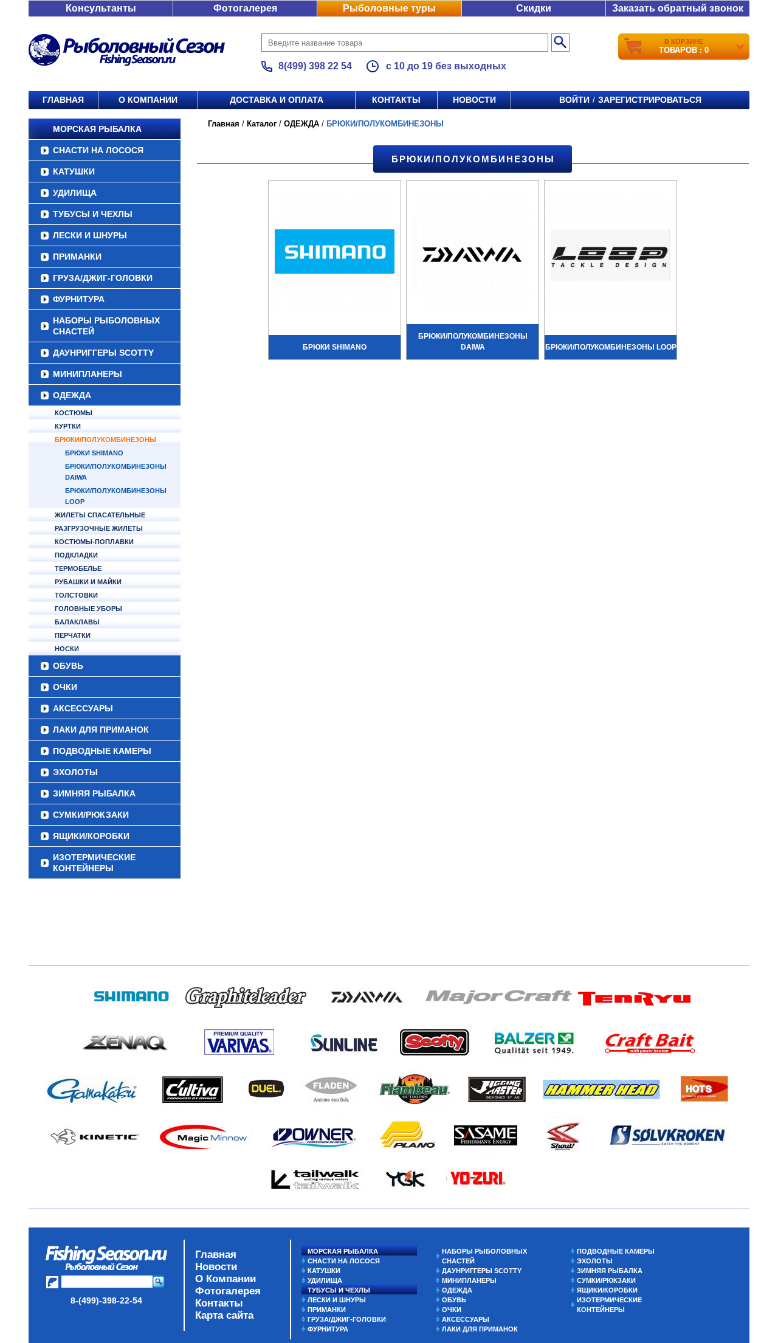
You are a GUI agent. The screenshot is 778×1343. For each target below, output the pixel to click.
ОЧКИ (65, 687)
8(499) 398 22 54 (315, 66)
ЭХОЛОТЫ (75, 772)
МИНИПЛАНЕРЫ (87, 374)
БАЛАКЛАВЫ (77, 622)
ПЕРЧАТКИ (73, 635)
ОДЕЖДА (72, 395)
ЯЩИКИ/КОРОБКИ (91, 836)
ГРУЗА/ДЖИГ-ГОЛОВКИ (103, 278)
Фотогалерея (245, 8)
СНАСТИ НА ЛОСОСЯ (98, 150)
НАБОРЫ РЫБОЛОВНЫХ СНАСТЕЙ (106, 326)
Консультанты (101, 8)
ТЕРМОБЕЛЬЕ (78, 568)
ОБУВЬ (68, 666)
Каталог (262, 123)
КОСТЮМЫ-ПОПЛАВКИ (94, 541)
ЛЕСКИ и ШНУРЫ (90, 235)
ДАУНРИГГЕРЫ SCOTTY (103, 352)
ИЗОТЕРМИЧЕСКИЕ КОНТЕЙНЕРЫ (94, 862)
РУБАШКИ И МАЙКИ (88, 581)
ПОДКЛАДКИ (76, 555)
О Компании (225, 1279)
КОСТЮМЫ (73, 412)
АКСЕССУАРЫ (83, 708)
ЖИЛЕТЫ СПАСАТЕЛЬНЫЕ (100, 515)
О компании (148, 100)
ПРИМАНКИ (77, 256)
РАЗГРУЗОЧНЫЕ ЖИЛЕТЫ (99, 528)
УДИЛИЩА (75, 193)
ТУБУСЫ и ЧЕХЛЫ (93, 214)
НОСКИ (67, 648)
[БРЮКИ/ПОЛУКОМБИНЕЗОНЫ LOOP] (610, 257)
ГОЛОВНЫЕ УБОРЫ (88, 608)
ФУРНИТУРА (79, 299)
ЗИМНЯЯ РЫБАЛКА (94, 793)
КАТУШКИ (74, 171)
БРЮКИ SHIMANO (94, 453)
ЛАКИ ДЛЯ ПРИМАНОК (101, 729)
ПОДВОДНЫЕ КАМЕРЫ (102, 751)
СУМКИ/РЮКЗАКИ (91, 815)
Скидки (533, 8)
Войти (574, 100)
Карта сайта (224, 1315)
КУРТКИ (68, 426)
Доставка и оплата (276, 100)
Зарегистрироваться (649, 100)
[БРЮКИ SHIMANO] (335, 257)
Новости (474, 100)
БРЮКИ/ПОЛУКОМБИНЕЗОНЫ (105, 439)
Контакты (396, 100)
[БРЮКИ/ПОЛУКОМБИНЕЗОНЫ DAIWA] (473, 257)
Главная (63, 100)
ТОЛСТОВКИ (76, 595)
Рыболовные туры (389, 8)
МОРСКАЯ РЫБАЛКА (97, 129)
